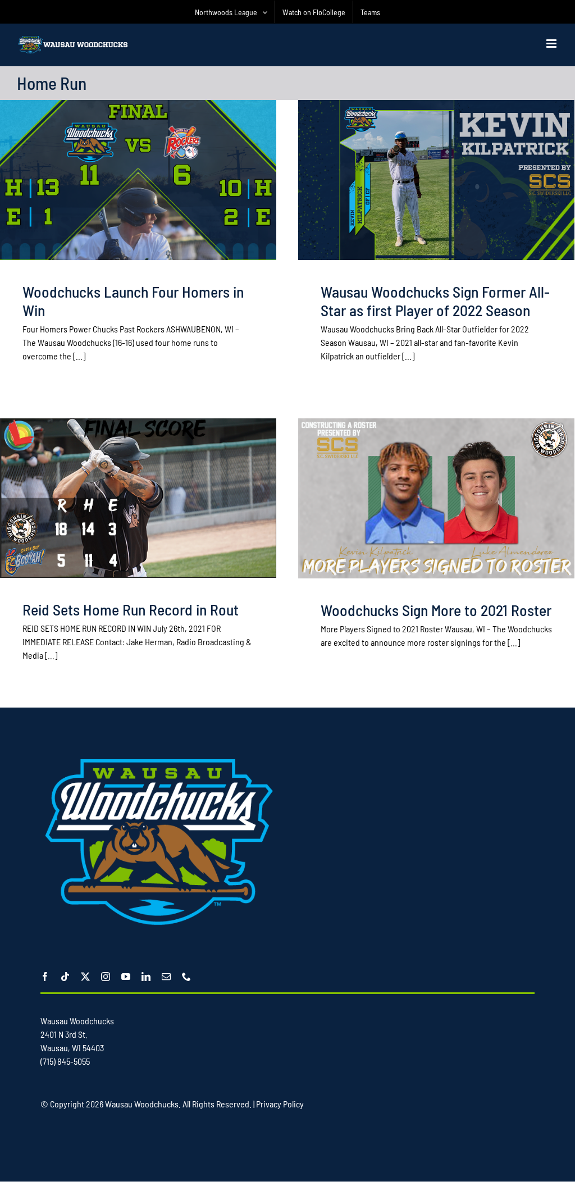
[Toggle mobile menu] (552, 43)
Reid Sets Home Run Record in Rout (130, 609)
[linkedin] (146, 976)
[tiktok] (65, 976)
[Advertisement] (244, 1145)
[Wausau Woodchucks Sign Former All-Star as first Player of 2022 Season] (436, 179)
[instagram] (105, 976)
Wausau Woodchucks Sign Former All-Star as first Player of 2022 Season (435, 301)
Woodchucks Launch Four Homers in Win (133, 301)
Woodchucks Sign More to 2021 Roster (436, 609)
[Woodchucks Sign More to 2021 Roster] (436, 498)
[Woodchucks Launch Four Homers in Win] (138, 179)
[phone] (186, 976)
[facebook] (44, 976)
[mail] (166, 976)
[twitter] (85, 976)
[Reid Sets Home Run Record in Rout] (138, 497)
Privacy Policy (280, 1103)
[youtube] (125, 976)
